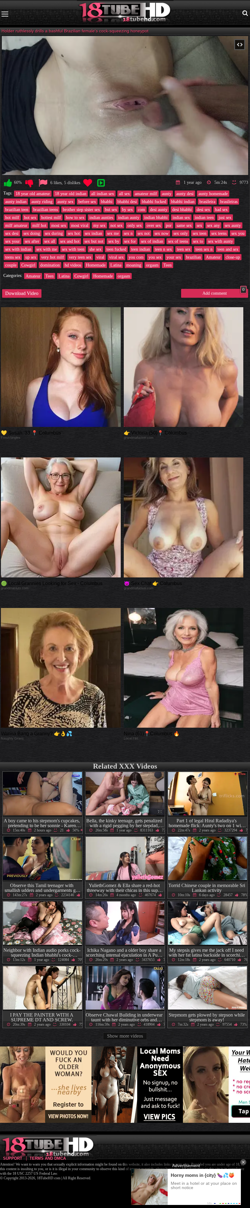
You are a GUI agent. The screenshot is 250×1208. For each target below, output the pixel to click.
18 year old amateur (33, 193)
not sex (116, 225)
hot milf (12, 217)
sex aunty (233, 225)
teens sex (12, 257)
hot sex (30, 217)
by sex (127, 209)
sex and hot (70, 241)
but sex (111, 209)
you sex (155, 257)
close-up (233, 257)
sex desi (12, 233)
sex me (113, 233)
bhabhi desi (127, 201)
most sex (58, 225)
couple (10, 265)
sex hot (74, 233)
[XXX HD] (125, 13)
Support (12, 1158)
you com (136, 257)
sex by (113, 241)
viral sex (116, 257)
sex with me (46, 249)
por (169, 225)
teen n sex (163, 249)
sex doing (31, 233)
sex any (213, 225)
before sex (87, 201)
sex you (238, 233)
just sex (225, 217)
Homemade (95, 265)
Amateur (213, 257)
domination (50, 265)
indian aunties (101, 217)
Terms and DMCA (48, 1158)
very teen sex (80, 257)
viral (100, 257)
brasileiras (229, 201)
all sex (124, 193)
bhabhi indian (183, 201)
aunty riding (41, 201)
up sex (30, 257)
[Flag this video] (43, 183)
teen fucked (116, 249)
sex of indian (152, 241)
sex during (54, 233)
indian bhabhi (156, 217)
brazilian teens (45, 209)
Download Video (21, 293)
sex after (32, 241)
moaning (133, 265)
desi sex (203, 209)
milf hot (39, 225)
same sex (184, 225)
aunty (166, 193)
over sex (154, 225)
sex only (180, 233)
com (141, 209)
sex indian (93, 233)
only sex (134, 225)
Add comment (223, 292)
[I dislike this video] (29, 183)
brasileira (207, 201)
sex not (144, 233)
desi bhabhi (182, 209)
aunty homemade (213, 193)
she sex (95, 249)
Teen (167, 265)
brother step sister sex (81, 209)
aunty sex (65, 201)
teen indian (140, 249)
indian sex (181, 217)
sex (199, 225)
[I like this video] (8, 183)
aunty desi (185, 193)
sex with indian (18, 249)
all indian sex (102, 193)
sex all (49, 241)
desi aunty (158, 209)
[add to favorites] (87, 183)
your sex (173, 257)
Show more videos (125, 1036)
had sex (221, 209)
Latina (115, 265)
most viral (79, 225)
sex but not (93, 241)
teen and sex (227, 249)
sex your (12, 241)
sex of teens (178, 241)
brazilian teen (16, 209)
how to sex (75, 217)
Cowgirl (28, 265)
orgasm (152, 265)
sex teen (199, 233)
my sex (99, 225)
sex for (130, 241)
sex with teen (73, 249)
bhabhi (106, 201)
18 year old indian (70, 193)
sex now (162, 233)
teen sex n (203, 249)
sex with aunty (220, 241)
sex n (128, 233)
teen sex (184, 249)
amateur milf (146, 193)
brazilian (193, 257)
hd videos (73, 265)
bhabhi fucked (154, 201)
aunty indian (16, 201)
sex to (198, 241)
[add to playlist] (101, 183)
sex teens (219, 233)
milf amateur (16, 225)
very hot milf (52, 257)
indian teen (204, 217)
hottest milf (51, 217)
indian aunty (128, 217)
